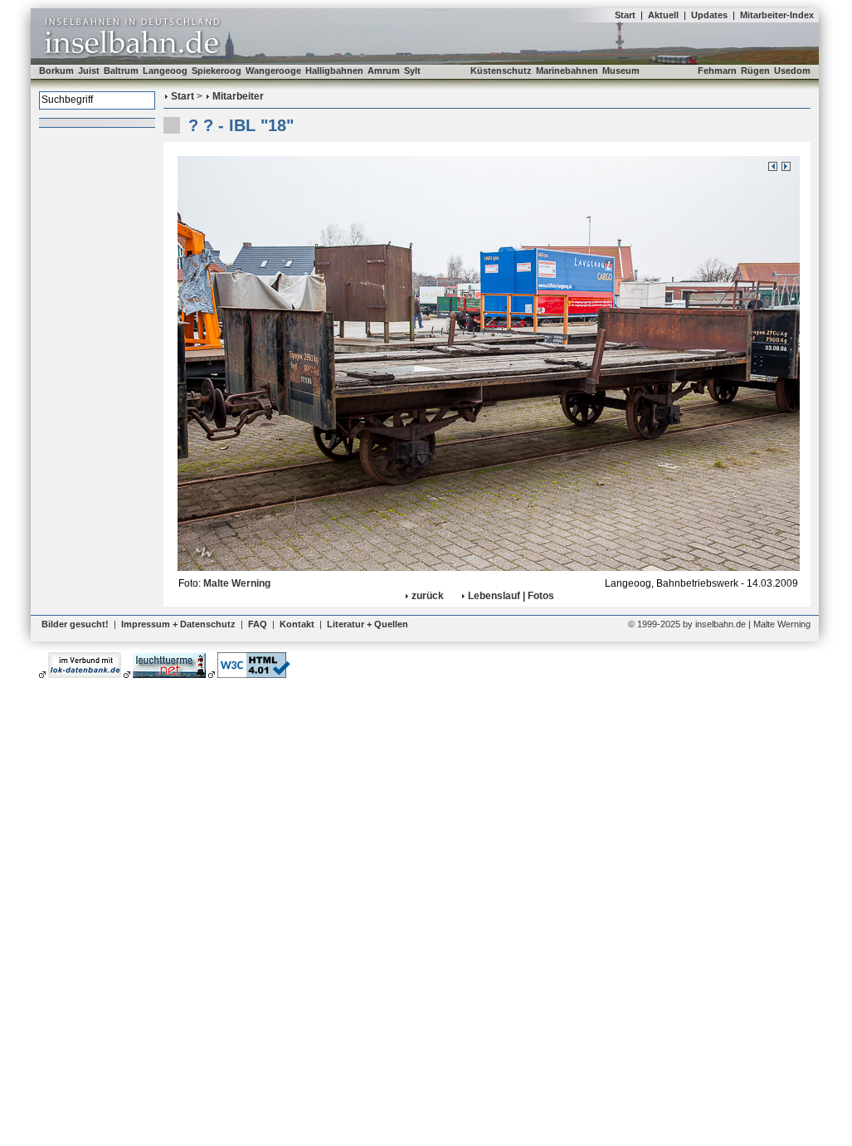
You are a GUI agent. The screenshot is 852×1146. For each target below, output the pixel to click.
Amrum (384, 71)
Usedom (792, 71)
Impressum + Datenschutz (178, 624)
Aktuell (663, 15)
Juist (89, 71)
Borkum (56, 71)
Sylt (412, 71)
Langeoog (165, 71)
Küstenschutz (501, 71)
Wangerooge (273, 71)
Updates (709, 15)
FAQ (257, 624)
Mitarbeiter (238, 96)
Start (625, 15)
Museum (621, 71)
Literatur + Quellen (367, 624)
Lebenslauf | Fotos (511, 596)
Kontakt (297, 624)
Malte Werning (236, 583)
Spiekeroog (216, 71)
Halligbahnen (334, 71)
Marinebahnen (567, 71)
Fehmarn (717, 71)
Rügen (755, 71)
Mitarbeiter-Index (777, 15)
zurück (427, 596)
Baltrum (121, 71)
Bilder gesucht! (75, 624)
